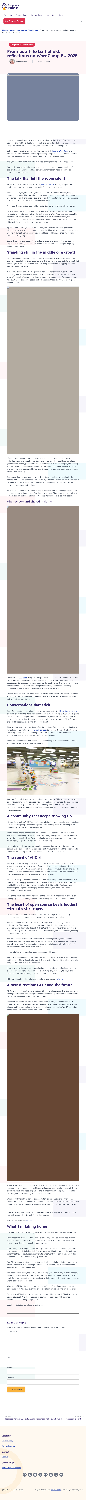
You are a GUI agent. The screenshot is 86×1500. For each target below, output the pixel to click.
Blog (12, 30)
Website (10, 1377)
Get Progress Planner (14, 21)
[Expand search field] (81, 21)
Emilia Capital (56, 1490)
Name (10, 1357)
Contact (5, 1457)
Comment (12, 1332)
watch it (59, 979)
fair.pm (29, 1220)
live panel (23, 677)
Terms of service (8, 1446)
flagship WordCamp (60, 151)
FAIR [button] (24, 882)
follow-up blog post (38, 730)
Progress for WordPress (26, 30)
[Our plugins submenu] (26, 15)
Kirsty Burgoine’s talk (68, 711)
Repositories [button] (37, 1004)
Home (5, 30)
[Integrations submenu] (43, 15)
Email (10, 1367)
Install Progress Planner (11, 1468)
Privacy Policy (7, 1441)
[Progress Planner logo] (10, 6)
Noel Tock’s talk (48, 184)
